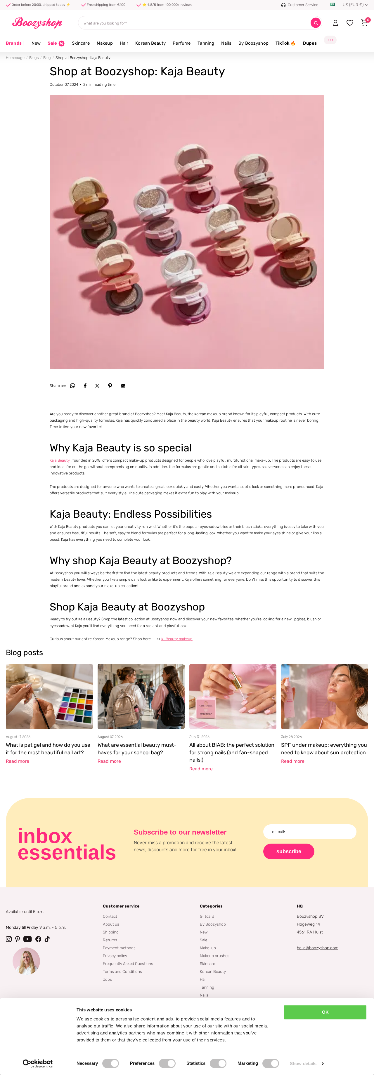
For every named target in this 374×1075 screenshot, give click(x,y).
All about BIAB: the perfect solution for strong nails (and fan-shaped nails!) (231, 752)
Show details (303, 1063)
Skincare (81, 43)
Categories (211, 906)
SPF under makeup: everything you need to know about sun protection (324, 749)
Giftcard (207, 916)
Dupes (310, 43)
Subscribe (288, 851)
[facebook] (38, 939)
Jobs (107, 979)
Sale (203, 940)
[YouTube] (27, 939)
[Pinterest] (17, 939)
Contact (110, 916)
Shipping (111, 932)
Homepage (15, 57)
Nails (226, 43)
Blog (47, 57)
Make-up (208, 947)
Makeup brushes (214, 955)
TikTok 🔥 (286, 43)
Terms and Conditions (122, 971)
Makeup (105, 43)
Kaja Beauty (60, 460)
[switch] (167, 1063)
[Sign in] (335, 23)
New (36, 43)
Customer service (121, 906)
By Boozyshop (253, 43)
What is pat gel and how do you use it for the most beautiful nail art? (48, 749)
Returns (110, 940)
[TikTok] (47, 939)
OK (325, 1012)
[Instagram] (9, 939)
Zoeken (316, 23)
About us (111, 924)
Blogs (34, 57)
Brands (15, 43)
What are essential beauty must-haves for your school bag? (137, 749)
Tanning (206, 43)
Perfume (182, 43)
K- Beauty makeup (177, 639)
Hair (124, 43)
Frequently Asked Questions (128, 963)
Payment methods (119, 947)
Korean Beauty (150, 43)
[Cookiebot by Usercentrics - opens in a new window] (37, 1063)
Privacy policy (115, 955)
